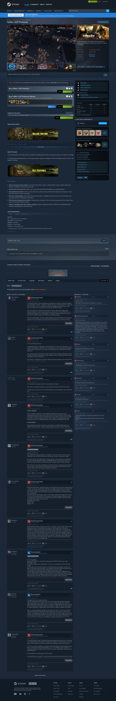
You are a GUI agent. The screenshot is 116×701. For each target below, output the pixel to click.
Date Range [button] (41, 280)
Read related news (81, 167)
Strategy (83, 66)
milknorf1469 (14, 634)
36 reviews (13, 637)
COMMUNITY (34, 4)
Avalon (13, 337)
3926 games (14, 635)
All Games (9, 20)
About (42, 4)
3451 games (14, 553)
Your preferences (105, 265)
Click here (53, 82)
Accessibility (82, 688)
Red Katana (92, 54)
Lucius (13, 377)
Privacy (81, 685)
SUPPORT (49, 4)
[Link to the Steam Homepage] (13, 6)
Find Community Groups (83, 171)
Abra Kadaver (15, 297)
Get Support (97, 691)
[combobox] (87, 10)
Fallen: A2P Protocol (23, 98)
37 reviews (13, 483)
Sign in (10, 74)
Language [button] (31, 280)
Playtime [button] (50, 280)
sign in (99, 1)
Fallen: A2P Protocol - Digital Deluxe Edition (40, 98)
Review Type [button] (11, 280)
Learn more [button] (103, 123)
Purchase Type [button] (21, 280)
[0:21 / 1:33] (41, 44)
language (105, 1)
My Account (97, 694)
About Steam (56, 685)
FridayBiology (15, 445)
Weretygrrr (14, 520)
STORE (27, 4)
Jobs (69, 688)
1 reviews (13, 379)
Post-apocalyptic (99, 66)
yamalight (14, 551)
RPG (79, 66)
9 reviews (13, 339)
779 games (13, 298)
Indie (93, 66)
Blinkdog (13, 594)
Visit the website (81, 162)
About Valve (71, 685)
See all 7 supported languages (84, 115)
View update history (82, 164)
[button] (9, 11)
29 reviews (13, 446)
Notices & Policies (83, 691)
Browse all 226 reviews (40, 675)
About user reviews (95, 265)
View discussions (81, 169)
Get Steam (96, 685)
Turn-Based (88, 66)
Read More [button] (69, 323)
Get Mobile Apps (98, 688)
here (34, 253)
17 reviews (13, 522)
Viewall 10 (104, 144)
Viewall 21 (104, 133)
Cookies (81, 694)
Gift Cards (55, 697)
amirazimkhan (15, 481)
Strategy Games (17, 20)
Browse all (69, 112)
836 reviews (13, 597)
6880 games (14, 595)
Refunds (81, 697)
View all (106, 248)
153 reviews (13, 554)
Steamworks (56, 691)
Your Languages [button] (16, 285)
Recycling (70, 694)
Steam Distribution (58, 694)
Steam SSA (56, 688)
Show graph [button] (103, 280)
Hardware (70, 691)
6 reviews (13, 300)
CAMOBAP (14, 404)
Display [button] (57, 280)
